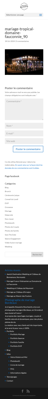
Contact (10, 381)
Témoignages (12, 377)
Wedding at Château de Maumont (20, 288)
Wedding (8, 247)
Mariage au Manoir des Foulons (19, 296)
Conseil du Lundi (11, 199)
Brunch (8, 191)
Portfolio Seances (17, 338)
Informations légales (18, 373)
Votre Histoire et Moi (18, 357)
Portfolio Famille (17, 342)
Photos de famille (12, 231)
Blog (6, 187)
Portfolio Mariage (17, 334)
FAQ (12, 369)
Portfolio (10, 331)
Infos (9, 354)
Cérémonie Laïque (12, 195)
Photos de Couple (12, 227)
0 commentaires (22, 41)
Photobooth (9, 223)
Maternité (9, 215)
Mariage (8, 211)
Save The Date (10, 235)
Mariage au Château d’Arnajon (19, 292)
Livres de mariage (17, 365)
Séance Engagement (12, 239)
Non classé (9, 219)
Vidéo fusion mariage (13, 243)
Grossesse (9, 207)
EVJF (7, 203)
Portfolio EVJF (16, 346)
